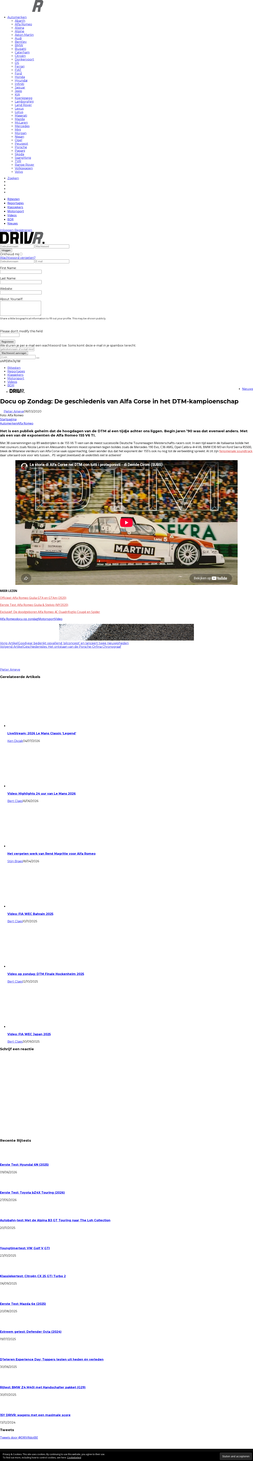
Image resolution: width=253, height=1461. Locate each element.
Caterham (22, 52)
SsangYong (23, 157)
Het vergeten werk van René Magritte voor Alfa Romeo (51, 853)
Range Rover (24, 165)
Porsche (21, 147)
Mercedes (22, 126)
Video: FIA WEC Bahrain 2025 (30, 914)
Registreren (23, 230)
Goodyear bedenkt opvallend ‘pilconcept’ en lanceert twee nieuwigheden (73, 643)
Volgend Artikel (11, 646)
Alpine (19, 31)
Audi (18, 38)
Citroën (20, 56)
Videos (12, 215)
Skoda (19, 154)
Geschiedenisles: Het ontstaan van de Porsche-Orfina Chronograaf (72, 646)
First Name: (8, 268)
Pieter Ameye (14, 411)
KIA (17, 94)
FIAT (18, 70)
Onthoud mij (9, 254)
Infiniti (19, 84)
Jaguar (20, 87)
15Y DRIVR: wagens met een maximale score (35, 1415)
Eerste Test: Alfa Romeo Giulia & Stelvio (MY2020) (34, 605)
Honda (20, 77)
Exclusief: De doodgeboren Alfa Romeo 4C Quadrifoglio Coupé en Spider (50, 612)
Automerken (17, 17)
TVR (18, 161)
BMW (19, 45)
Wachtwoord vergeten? (18, 257)
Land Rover (23, 105)
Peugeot (21, 143)
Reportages (15, 203)
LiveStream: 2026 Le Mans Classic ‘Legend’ (41, 733)
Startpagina (8, 419)
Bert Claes (15, 801)
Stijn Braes (15, 861)
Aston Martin (24, 35)
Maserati (21, 115)
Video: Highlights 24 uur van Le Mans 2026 (41, 793)
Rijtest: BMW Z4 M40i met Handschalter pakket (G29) (43, 1387)
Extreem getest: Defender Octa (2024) (30, 1331)
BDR (10, 219)
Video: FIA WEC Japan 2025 (29, 1034)
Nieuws (12, 223)
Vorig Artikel (9, 643)
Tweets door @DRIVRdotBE (19, 1437)
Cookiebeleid (74, 1457)
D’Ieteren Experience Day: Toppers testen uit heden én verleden (52, 1359)
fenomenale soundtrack (235, 451)
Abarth (20, 21)
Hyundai (21, 80)
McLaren (21, 122)
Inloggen (7, 230)
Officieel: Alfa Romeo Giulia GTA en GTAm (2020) (33, 598)
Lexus (19, 108)
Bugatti (20, 49)
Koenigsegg (23, 98)
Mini (18, 129)
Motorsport (15, 211)
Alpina (19, 28)
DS (17, 63)
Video (58, 619)
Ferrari (19, 66)
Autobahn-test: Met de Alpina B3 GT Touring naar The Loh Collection (55, 1220)
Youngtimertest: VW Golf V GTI (25, 1248)
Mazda (20, 119)
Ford (18, 73)
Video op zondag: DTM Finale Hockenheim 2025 (45, 974)
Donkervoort (24, 59)
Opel (18, 140)
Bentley (21, 42)
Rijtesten (13, 199)
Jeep (18, 91)
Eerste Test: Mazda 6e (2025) (23, 1304)
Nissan (19, 136)
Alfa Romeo (23, 24)
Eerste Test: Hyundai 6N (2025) (24, 1164)
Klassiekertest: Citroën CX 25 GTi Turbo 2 (33, 1276)
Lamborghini (24, 101)
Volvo (19, 172)
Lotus (19, 112)
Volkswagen (24, 168)
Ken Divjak (15, 741)
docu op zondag (27, 619)
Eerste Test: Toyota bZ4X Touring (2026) (32, 1192)
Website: (6, 288)
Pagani (20, 150)
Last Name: (8, 278)
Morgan (20, 133)
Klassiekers (15, 207)
